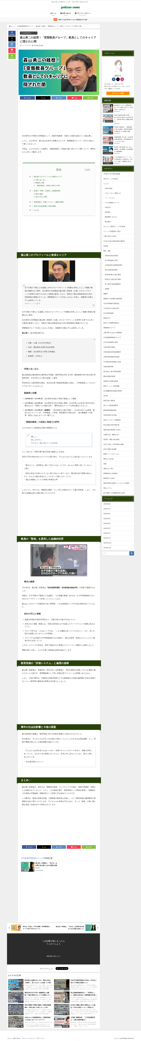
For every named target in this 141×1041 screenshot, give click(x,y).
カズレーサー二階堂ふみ (113, 193)
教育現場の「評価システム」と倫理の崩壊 (48, 202)
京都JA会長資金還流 (111, 255)
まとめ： (37, 210)
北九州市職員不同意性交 (111, 303)
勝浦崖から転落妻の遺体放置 (112, 298)
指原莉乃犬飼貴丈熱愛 (110, 381)
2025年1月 (106, 538)
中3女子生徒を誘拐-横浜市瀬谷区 (114, 241)
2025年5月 (106, 518)
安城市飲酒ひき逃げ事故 (113, 274)
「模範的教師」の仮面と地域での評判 (48, 185)
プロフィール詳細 (118, 93)
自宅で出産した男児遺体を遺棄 (113, 444)
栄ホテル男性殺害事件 (110, 405)
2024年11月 (107, 547)
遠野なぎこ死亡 (108, 468)
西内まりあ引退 (108, 459)
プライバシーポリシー (28, 1038)
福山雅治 (108, 221)
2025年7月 (106, 509)
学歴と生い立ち (41, 180)
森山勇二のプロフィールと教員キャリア (48, 176)
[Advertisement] (40, 117)
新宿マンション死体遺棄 (111, 386)
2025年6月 (106, 513)
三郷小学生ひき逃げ (109, 236)
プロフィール (40, 1038)
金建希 (107, 289)
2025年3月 (106, 528)
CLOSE (87, 169)
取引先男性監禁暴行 (111, 270)
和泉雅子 (108, 212)
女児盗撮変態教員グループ (29, 33)
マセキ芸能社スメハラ (112, 202)
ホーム (10, 1038)
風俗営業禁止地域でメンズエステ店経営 (116, 483)
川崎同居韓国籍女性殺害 (111, 357)
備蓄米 (105, 293)
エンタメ (106, 183)
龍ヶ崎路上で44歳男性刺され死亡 (114, 493)
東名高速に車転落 (109, 400)
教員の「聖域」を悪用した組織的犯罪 (47, 191)
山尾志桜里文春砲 (109, 347)
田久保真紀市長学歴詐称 (111, 425)
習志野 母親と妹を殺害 (111, 439)
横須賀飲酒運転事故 (109, 410)
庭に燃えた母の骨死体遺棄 (112, 371)
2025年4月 (106, 523)
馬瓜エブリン (107, 488)
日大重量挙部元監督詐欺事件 (112, 391)
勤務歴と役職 (40, 183)
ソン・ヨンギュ (110, 198)
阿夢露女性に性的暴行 (110, 473)
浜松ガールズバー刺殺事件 (112, 420)
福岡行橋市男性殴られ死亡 (112, 429)
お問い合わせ (17, 1038)
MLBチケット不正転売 (110, 179)
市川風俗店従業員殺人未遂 (112, 361)
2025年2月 (106, 533)
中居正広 (108, 207)
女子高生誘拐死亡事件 (110, 342)
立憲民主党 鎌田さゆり (111, 434)
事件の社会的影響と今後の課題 (45, 206)
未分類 (105, 395)
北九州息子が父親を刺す (111, 308)
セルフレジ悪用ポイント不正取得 (114, 226)
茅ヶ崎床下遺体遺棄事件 (113, 284)
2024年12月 (107, 543)
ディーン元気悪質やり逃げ (112, 231)
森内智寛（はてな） (111, 217)
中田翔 (105, 246)
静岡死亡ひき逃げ (109, 478)
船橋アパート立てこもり (111, 454)
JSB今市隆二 (109, 188)
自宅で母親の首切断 (109, 449)
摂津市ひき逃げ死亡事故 (113, 279)
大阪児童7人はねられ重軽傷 (112, 332)
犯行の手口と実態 (41, 197)
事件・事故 (107, 251)
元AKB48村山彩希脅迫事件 (113, 265)
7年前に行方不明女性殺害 (111, 174)
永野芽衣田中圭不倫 (109, 415)
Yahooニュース (30, 303)
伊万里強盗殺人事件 (111, 260)
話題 (104, 463)
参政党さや (107, 318)
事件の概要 (39, 194)
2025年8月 (106, 504)
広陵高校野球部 (108, 366)
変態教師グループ (109, 327)
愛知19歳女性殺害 (109, 376)
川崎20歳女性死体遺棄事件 (112, 352)
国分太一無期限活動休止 (111, 323)
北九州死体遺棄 (108, 313)
